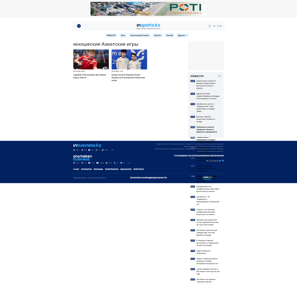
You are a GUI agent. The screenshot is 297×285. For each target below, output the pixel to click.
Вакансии (126, 169)
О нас (76, 169)
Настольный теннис (139, 35)
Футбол (157, 35)
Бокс (123, 35)
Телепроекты (112, 169)
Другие (181, 35)
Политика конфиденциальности (148, 177)
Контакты (86, 169)
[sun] (214, 26)
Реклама (98, 169)
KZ (79, 26)
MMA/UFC (111, 35)
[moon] (221, 26)
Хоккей (169, 35)
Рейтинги (138, 169)
